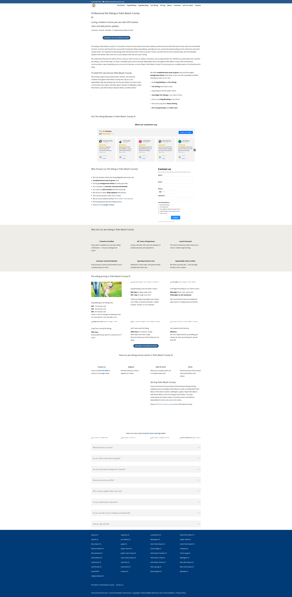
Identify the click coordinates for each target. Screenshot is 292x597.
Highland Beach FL (97, 576)
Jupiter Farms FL (126, 549)
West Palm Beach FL (187, 567)
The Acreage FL (185, 553)
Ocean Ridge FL (155, 549)
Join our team (188, 5)
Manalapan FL (155, 539)
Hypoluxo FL (125, 535)
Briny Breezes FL (97, 553)
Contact (198, 5)
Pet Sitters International (124, 199)
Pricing (162, 5)
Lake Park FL (125, 562)
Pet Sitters (121, 5)
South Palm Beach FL (187, 544)
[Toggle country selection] (161, 192)
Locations (177, 5)
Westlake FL (184, 571)
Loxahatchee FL (155, 535)
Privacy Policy (181, 593)
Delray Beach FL (96, 558)
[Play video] (116, 403)
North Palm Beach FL (157, 544)
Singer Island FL (185, 539)
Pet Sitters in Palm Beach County (102, 585)
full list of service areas (165, 404)
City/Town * (161, 195)
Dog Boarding (143, 5)
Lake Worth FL (126, 567)
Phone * (160, 189)
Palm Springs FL (156, 567)
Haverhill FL (95, 571)
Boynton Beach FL (97, 549)
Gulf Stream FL (96, 567)
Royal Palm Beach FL (187, 535)
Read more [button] (102, 152)
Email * (160, 182)
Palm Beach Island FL (157, 558)
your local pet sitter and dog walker (152, 433)
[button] (97, 150)
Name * (160, 175)
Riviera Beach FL (156, 571)
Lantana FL (124, 571)
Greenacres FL (96, 562)
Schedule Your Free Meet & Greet (116, 38)
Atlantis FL (94, 539)
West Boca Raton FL (187, 562)
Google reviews (108, 205)
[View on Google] (100, 141)
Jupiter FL (124, 544)
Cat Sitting (154, 5)
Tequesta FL (184, 549)
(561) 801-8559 (103, 371)
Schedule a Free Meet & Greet (146, 346)
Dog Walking (131, 5)
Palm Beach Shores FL (158, 562)
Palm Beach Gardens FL (158, 553)
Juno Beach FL (126, 539)
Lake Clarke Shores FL (128, 558)
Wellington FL (184, 558)
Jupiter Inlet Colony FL (128, 553)
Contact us (119, 585)
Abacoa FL (94, 535)
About (169, 5)
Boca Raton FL (96, 544)
